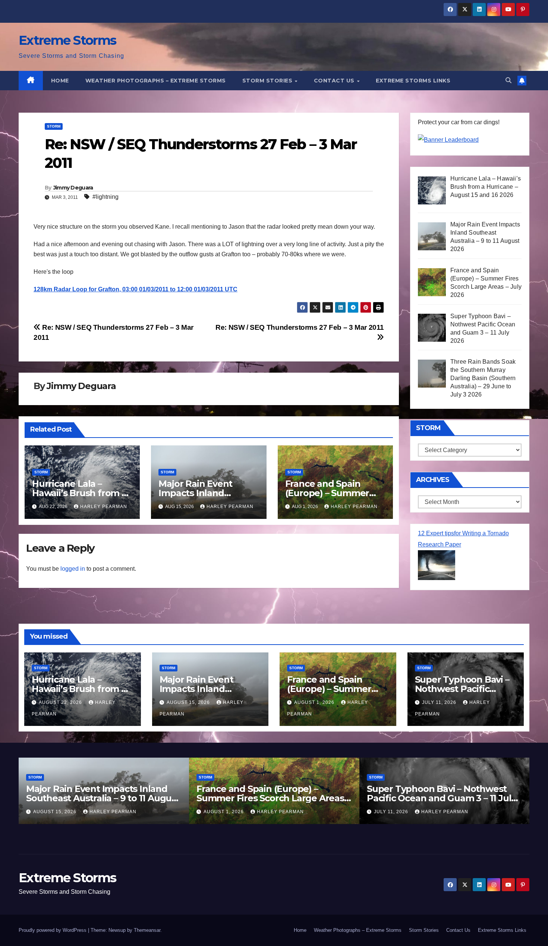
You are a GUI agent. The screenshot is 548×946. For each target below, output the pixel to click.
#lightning (105, 197)
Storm (53, 126)
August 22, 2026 (61, 702)
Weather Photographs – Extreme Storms (155, 80)
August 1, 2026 (315, 702)
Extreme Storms (67, 40)
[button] (508, 80)
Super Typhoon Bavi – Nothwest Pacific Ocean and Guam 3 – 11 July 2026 (273, 798)
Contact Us (335, 80)
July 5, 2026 (392, 811)
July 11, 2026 (440, 702)
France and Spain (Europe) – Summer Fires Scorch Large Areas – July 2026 (105, 798)
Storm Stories (268, 80)
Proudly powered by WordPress (53, 930)
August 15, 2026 (189, 702)
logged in (72, 569)
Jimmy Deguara (73, 187)
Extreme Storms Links (413, 80)
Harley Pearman (103, 506)
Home (60, 80)
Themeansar (147, 930)
